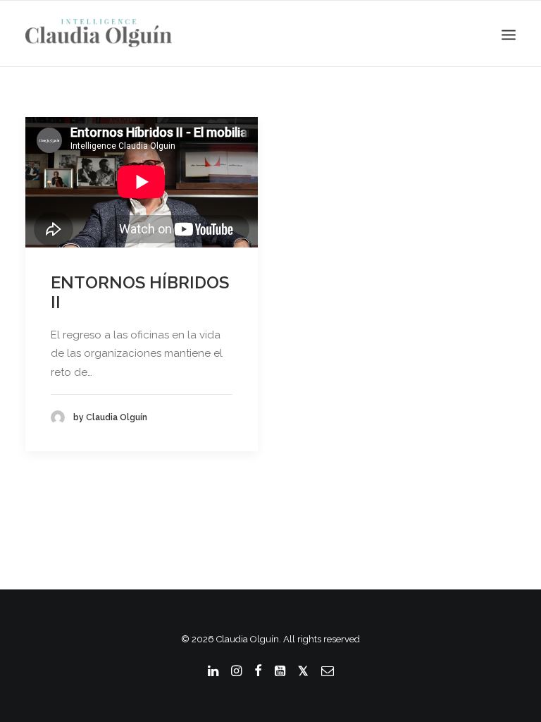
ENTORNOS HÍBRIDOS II (140, 292)
